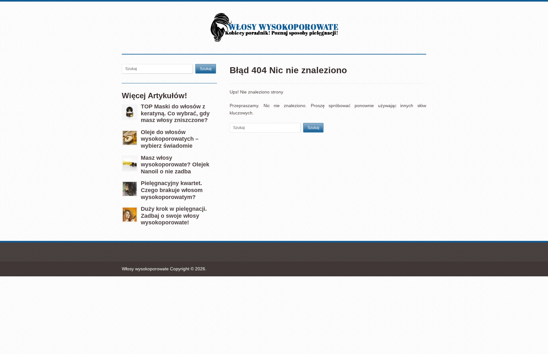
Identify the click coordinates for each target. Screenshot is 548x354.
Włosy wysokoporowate (145, 268)
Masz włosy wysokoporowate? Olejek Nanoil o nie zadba (175, 165)
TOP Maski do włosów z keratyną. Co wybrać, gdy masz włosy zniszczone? (175, 113)
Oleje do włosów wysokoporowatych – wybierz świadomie (170, 139)
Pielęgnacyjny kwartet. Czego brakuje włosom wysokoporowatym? (172, 190)
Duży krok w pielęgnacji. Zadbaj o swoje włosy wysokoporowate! (174, 216)
